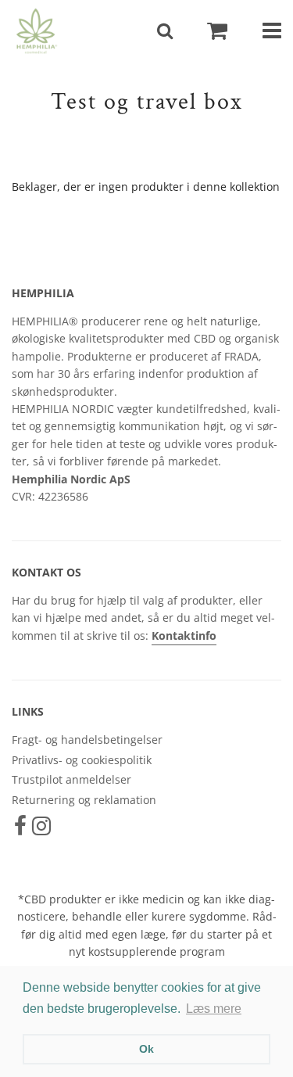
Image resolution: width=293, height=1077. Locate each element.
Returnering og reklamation (84, 799)
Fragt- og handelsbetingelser (87, 739)
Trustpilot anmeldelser (71, 779)
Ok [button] (146, 1049)
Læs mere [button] (213, 1008)
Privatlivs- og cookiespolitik (82, 759)
